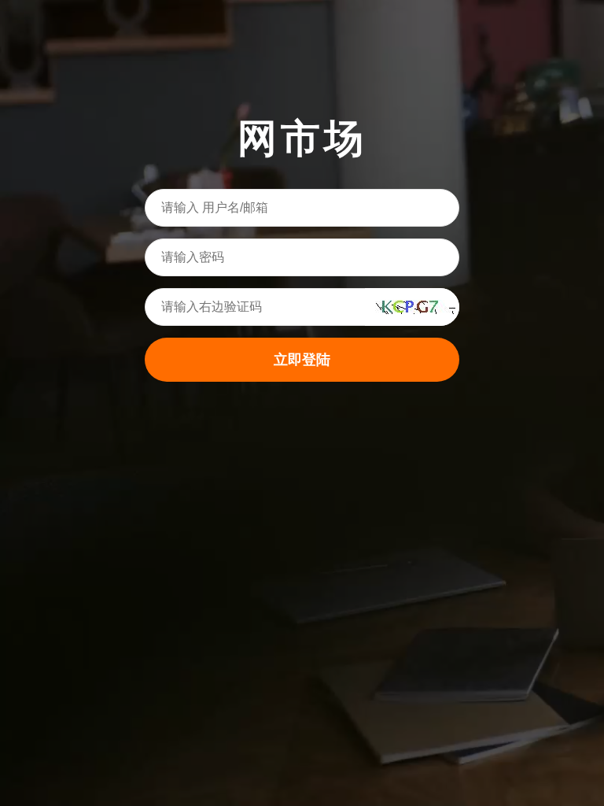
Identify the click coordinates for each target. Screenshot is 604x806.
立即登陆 (302, 360)
